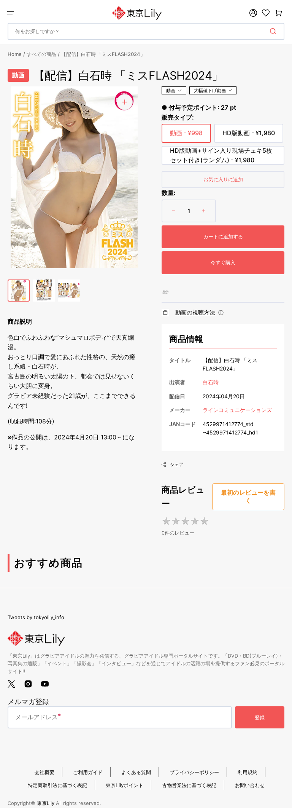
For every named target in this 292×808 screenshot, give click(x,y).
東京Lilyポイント (124, 785)
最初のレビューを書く (248, 496)
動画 (170, 90)
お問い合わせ (250, 785)
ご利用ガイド (88, 772)
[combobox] (146, 31)
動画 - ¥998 (186, 136)
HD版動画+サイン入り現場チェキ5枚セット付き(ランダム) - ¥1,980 (221, 156)
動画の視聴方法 (195, 312)
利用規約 (247, 772)
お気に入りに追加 (223, 179)
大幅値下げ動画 (210, 90)
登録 (260, 717)
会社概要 (44, 772)
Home (15, 54)
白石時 (211, 382)
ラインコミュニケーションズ (237, 410)
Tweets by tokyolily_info (36, 617)
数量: (169, 192)
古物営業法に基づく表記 (189, 785)
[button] (10, 13)
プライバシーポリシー (194, 772)
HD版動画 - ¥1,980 (248, 136)
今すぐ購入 (223, 262)
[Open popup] (221, 312)
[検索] (274, 31)
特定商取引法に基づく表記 (57, 785)
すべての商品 (41, 54)
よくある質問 (136, 772)
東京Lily (45, 803)
